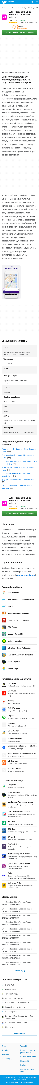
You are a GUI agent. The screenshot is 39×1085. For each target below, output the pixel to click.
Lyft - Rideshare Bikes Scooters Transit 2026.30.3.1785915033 (16, 903)
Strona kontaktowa (26, 575)
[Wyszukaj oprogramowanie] (32, 2)
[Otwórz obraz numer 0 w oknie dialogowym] (11, 282)
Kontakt (5, 1050)
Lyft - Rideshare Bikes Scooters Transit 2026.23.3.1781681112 (16, 950)
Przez (13, 20)
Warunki (23, 1046)
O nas (4, 1046)
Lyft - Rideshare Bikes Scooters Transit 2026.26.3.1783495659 (16, 930)
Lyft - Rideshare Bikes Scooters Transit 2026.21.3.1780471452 (16, 963)
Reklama (5, 1054)
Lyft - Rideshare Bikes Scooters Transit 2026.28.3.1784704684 (16, 917)
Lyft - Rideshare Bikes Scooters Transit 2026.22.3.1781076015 (16, 957)
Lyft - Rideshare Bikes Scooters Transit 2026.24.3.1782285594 (16, 943)
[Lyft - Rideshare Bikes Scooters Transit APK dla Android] (4, 17)
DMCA (23, 1065)
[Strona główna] (2, 8)
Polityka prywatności (28, 1057)
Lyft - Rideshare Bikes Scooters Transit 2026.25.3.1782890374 (16, 937)
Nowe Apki (24, 1061)
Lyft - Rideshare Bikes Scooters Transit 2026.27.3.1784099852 (16, 923)
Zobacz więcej (19, 971)
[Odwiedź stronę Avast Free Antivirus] (19, 27)
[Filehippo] (8, 2)
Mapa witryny (7, 1058)
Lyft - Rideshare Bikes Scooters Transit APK (20, 14)
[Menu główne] (37, 2)
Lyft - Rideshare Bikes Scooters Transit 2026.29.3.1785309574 (16, 910)
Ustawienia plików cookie (27, 1070)
